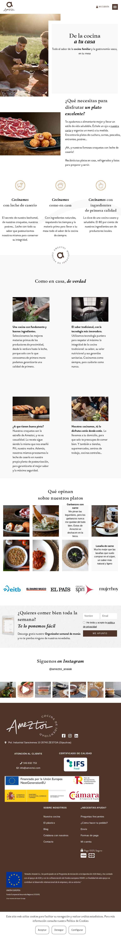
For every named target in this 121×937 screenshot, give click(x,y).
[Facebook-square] (64, 736)
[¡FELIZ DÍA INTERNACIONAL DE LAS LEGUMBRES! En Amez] (78, 690)
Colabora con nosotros (56, 835)
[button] (115, 7)
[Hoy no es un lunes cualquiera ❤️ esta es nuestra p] (60, 690)
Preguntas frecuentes (92, 816)
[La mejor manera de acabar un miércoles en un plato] (96, 690)
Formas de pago (90, 835)
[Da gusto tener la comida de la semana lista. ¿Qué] (113, 690)
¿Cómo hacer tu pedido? (94, 822)
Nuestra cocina (51, 816)
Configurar (77, 929)
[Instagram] (70, 736)
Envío (84, 829)
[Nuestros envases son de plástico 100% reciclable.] (43, 690)
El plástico (49, 822)
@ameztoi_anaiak (60, 669)
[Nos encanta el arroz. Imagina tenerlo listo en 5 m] (25, 690)
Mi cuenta (86, 841)
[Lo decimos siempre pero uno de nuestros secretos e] (8, 690)
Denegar (58, 929)
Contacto (48, 841)
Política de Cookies (77, 921)
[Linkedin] (76, 736)
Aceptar (42, 929)
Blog (45, 829)
